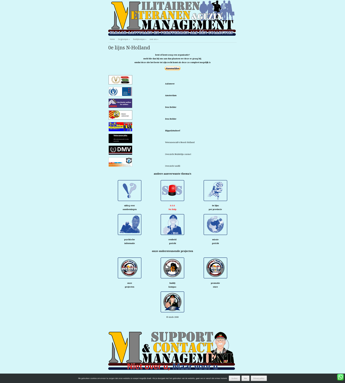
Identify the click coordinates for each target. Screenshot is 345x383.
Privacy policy (258, 378)
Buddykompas (139, 39)
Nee (245, 378)
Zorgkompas (123, 39)
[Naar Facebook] (120, 131)
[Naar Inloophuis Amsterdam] (120, 95)
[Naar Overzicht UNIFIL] (120, 166)
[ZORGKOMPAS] (172, 18)
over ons (153, 39)
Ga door (234, 378)
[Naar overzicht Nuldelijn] (120, 154)
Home (112, 39)
